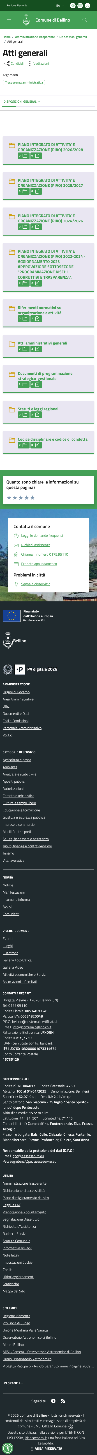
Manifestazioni (14, 892)
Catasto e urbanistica (18, 795)
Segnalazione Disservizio (21, 1219)
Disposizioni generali (73, 36)
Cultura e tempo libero (19, 803)
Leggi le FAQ (12, 1205)
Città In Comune (54, 1426)
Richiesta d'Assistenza (19, 1226)
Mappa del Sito (14, 1291)
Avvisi (7, 906)
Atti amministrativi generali (42, 343)
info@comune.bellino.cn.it (32, 1027)
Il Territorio (10, 953)
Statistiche (11, 1284)
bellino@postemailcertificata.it (35, 1021)
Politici (7, 735)
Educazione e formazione (21, 810)
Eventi (7, 938)
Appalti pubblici (14, 781)
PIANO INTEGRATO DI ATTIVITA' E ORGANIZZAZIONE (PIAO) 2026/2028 (50, 147)
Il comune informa (16, 899)
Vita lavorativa (13, 860)
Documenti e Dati (16, 713)
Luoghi (8, 945)
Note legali (11, 1255)
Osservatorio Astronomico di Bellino (29, 1337)
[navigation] (9, 19)
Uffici (6, 706)
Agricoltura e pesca (17, 759)
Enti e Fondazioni (15, 720)
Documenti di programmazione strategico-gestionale (45, 376)
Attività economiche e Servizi (24, 974)
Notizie (8, 885)
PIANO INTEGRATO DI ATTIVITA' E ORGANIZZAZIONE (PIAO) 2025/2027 (50, 182)
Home (7, 36)
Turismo (8, 853)
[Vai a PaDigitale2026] (30, 669)
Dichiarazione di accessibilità (24, 1190)
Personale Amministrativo (22, 728)
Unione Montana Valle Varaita (25, 1330)
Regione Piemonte (17, 5)
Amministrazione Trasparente (35, 36)
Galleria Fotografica (17, 960)
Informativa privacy (17, 1248)
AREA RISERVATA (48, 1448)
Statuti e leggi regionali (39, 409)
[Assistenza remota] (71, 1426)
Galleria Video (13, 967)
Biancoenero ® (36, 1437)
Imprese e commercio (19, 824)
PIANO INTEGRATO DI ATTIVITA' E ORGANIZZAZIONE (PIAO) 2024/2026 (50, 218)
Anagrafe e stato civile (19, 774)
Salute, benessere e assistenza (26, 838)
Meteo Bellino (13, 1344)
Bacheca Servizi (14, 1233)
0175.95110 (17, 1005)
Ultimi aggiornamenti (18, 1276)
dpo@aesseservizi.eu (28, 1156)
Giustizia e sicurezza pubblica (24, 817)
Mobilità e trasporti (17, 831)
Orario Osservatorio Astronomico (27, 1359)
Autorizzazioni (13, 788)
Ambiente (10, 767)
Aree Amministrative (18, 699)
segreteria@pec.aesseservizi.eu (33, 1161)
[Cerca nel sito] (84, 20)
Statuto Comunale (16, 1240)
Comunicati (11, 913)
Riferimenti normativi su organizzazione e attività (39, 310)
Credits (8, 1269)
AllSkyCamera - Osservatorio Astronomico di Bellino (42, 1351)
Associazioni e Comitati (20, 981)
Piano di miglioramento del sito (26, 1197)
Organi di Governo (16, 692)
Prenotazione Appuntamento (24, 1212)
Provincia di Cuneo (16, 1323)
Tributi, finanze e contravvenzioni (27, 846)
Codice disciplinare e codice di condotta (53, 439)
